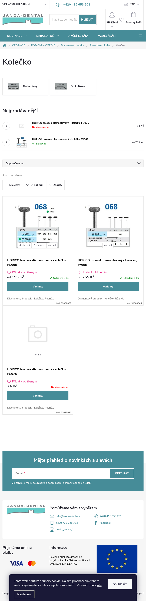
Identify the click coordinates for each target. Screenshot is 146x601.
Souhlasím (120, 584)
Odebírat (122, 473)
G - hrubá (24, 245)
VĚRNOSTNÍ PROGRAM (16, 4)
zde (99, 585)
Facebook (105, 523)
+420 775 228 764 (67, 523)
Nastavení (24, 594)
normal (52, 245)
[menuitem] (17, 36)
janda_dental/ (64, 529)
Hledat (87, 20)
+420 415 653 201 (111, 516)
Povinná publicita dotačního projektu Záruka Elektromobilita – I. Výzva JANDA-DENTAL (69, 560)
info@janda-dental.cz (69, 516)
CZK (132, 4)
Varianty (38, 286)
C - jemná (39, 245)
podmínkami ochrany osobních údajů (69, 483)
